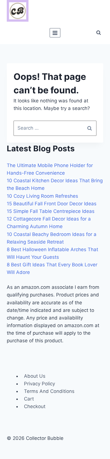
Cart (29, 399)
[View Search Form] (98, 33)
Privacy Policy (39, 383)
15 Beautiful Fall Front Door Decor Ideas (51, 203)
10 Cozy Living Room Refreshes (42, 196)
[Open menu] (55, 32)
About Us (34, 376)
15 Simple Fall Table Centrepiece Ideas (50, 211)
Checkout (34, 406)
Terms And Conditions (49, 391)
